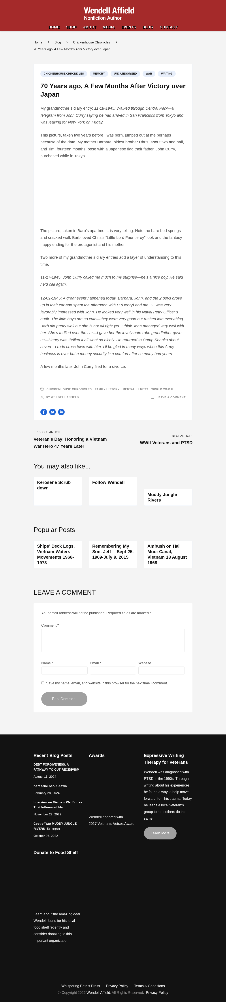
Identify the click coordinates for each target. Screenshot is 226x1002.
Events (128, 27)
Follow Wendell (108, 482)
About (89, 27)
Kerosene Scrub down (50, 786)
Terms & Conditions (149, 986)
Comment (50, 625)
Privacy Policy (117, 986)
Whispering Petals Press (80, 986)
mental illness (135, 389)
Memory (99, 73)
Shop (71, 27)
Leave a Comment (171, 397)
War (149, 73)
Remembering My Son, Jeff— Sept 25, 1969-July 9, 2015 (113, 552)
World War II (162, 389)
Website (144, 663)
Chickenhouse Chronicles (64, 73)
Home (54, 27)
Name (47, 663)
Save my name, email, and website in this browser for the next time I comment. (107, 683)
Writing (166, 73)
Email (95, 663)
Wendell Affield (65, 397)
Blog (148, 27)
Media (109, 27)
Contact (168, 27)
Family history (107, 389)
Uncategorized (125, 73)
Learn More (160, 833)
